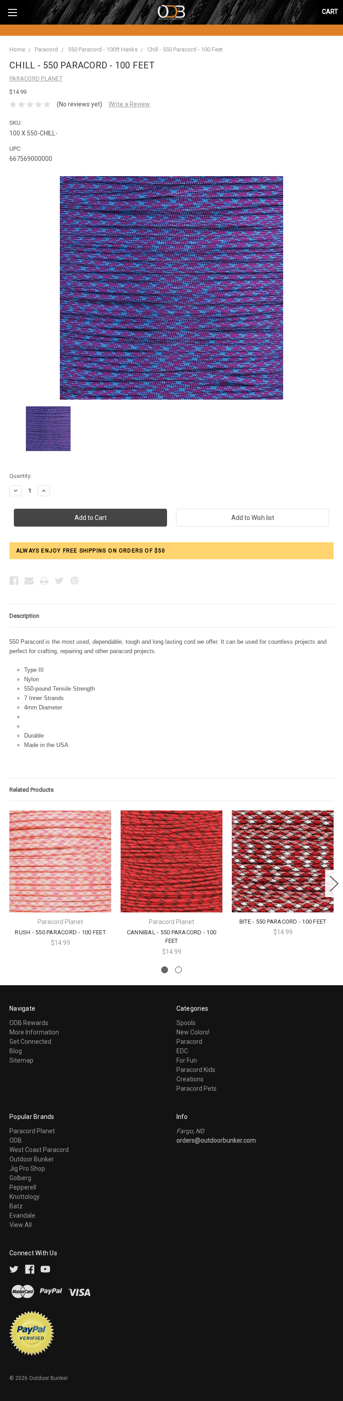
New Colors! (192, 1032)
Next (334, 883)
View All (20, 1224)
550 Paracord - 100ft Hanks (103, 49)
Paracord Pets (196, 1088)
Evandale (22, 1215)
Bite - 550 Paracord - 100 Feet (282, 921)
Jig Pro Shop (27, 1168)
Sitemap (21, 1060)
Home (17, 49)
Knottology (24, 1196)
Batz (16, 1206)
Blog (15, 1051)
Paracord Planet (32, 1131)
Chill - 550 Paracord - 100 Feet (185, 49)
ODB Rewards (28, 1022)
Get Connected (30, 1041)
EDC (182, 1051)
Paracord (46, 49)
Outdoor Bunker (31, 1159)
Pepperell (22, 1187)
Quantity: (20, 476)
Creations (190, 1079)
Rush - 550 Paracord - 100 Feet (60, 932)
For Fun (186, 1060)
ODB (15, 1140)
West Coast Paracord (39, 1149)
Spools (186, 1022)
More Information (34, 1032)
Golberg (20, 1178)
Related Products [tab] (31, 789)
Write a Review (129, 104)
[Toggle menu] (12, 12)
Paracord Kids (195, 1069)
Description (24, 615)
